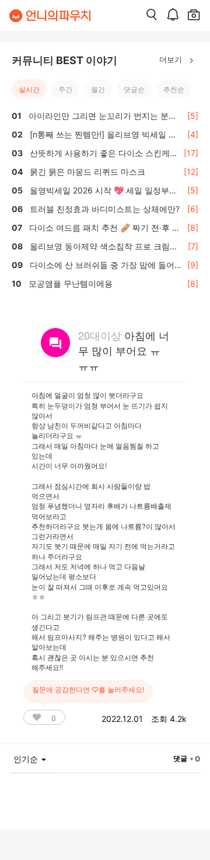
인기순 (26, 759)
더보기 (171, 59)
